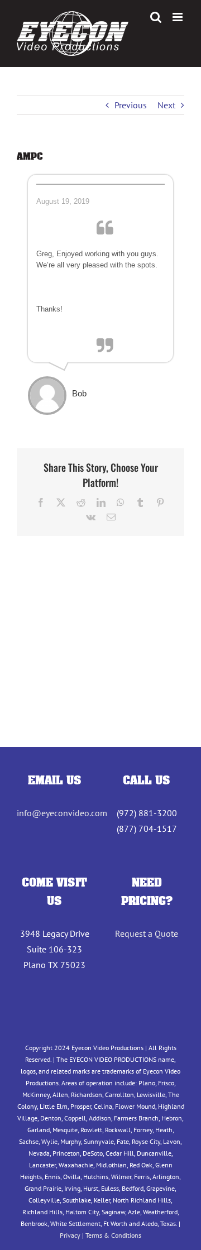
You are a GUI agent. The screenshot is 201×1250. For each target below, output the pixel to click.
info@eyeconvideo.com (62, 812)
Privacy (70, 1235)
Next (166, 105)
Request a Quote (146, 933)
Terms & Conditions (113, 1235)
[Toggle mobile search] (155, 17)
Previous (130, 105)
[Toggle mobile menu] (178, 17)
